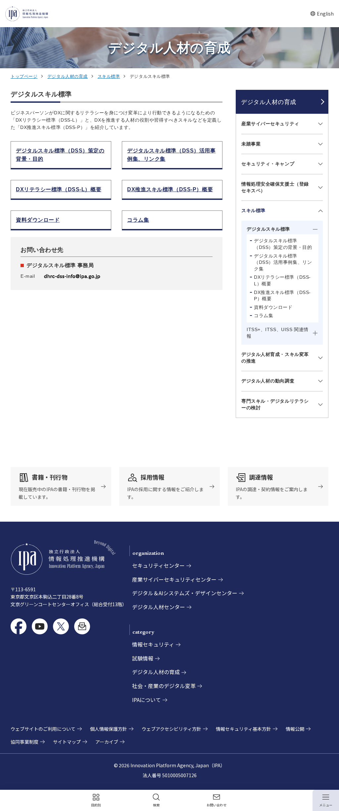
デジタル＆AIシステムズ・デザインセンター (184, 593)
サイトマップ (67, 741)
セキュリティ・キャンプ (267, 163)
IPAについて (146, 700)
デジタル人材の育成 (67, 76)
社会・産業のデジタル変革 (164, 686)
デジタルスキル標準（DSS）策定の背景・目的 (283, 244)
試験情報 (142, 658)
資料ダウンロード (273, 307)
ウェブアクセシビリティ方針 (171, 728)
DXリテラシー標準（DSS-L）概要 (282, 280)
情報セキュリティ (153, 644)
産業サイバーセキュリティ (270, 123)
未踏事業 (251, 143)
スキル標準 (109, 76)
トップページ (24, 76)
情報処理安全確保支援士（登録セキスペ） (275, 187)
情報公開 (295, 728)
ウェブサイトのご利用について (43, 728)
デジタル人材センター (158, 607)
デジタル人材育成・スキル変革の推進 (275, 358)
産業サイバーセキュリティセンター (174, 579)
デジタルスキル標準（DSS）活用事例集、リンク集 (283, 262)
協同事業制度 (24, 741)
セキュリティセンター (158, 565)
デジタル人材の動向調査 (267, 380)
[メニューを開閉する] (319, 124)
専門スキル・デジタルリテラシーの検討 (275, 404)
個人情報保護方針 (108, 728)
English (322, 13)
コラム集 (263, 315)
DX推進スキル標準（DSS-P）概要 (282, 296)
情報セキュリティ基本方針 (243, 728)
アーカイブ (106, 741)
